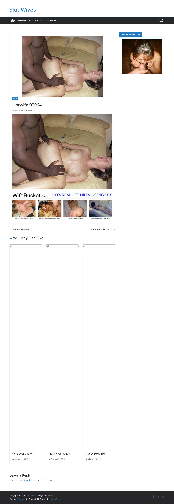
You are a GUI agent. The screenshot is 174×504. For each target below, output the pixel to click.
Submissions (24, 20)
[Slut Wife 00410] (99, 246)
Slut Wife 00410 (95, 453)
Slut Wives (23, 9)
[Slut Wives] (13, 20)
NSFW (15, 98)
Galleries (51, 20)
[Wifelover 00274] (26, 246)
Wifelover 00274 (22, 453)
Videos (38, 20)
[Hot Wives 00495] (62, 246)
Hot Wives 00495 (59, 453)
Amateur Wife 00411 (101, 229)
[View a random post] (161, 20)
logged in (27, 480)
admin (30, 110)
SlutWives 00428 (21, 229)
